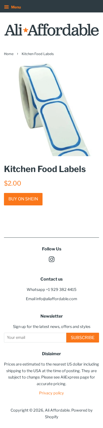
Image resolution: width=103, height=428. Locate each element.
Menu (15, 7)
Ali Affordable (57, 410)
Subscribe (83, 337)
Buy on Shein (23, 198)
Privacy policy (51, 393)
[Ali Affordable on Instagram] (51, 260)
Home (8, 54)
